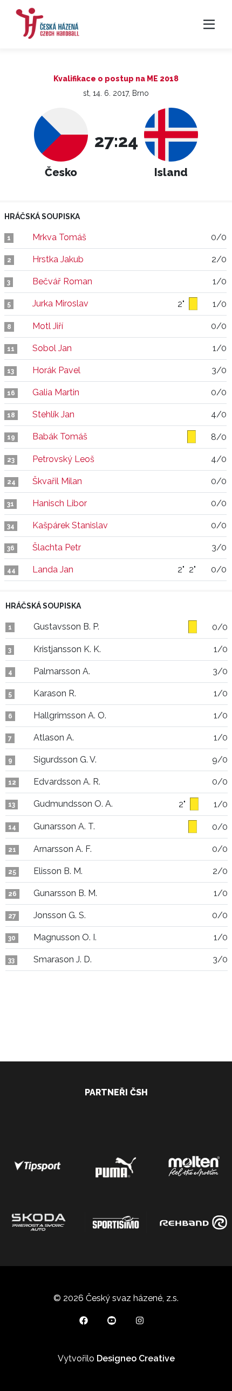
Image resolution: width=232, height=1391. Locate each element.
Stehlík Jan (53, 414)
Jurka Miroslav (60, 303)
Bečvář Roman (62, 281)
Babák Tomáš (59, 436)
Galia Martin (55, 392)
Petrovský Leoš (63, 459)
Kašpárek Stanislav (70, 525)
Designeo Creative (136, 1358)
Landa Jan (52, 569)
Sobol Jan (52, 348)
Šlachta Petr (56, 547)
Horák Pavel (56, 370)
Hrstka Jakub (58, 259)
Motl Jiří (47, 326)
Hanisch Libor (59, 503)
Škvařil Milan (57, 481)
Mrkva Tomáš (59, 237)
